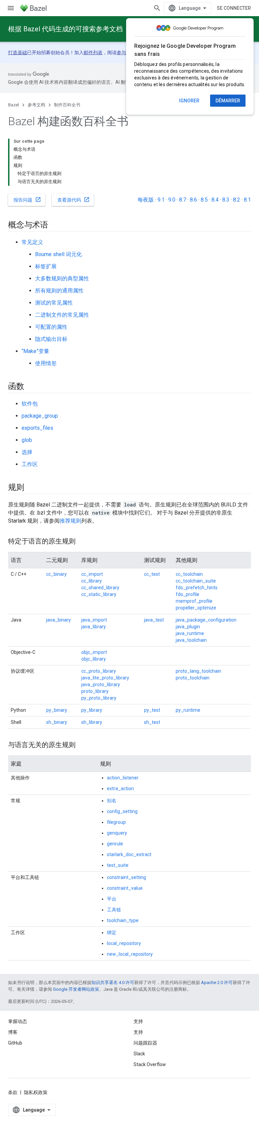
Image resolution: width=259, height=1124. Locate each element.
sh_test (152, 722)
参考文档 (36, 104)
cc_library (91, 581)
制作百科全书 (67, 104)
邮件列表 (93, 52)
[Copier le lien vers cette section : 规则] (31, 488)
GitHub (15, 1043)
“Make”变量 (35, 351)
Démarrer (227, 100)
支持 (138, 1032)
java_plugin (188, 626)
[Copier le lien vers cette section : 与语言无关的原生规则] (82, 745)
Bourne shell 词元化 (58, 254)
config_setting (122, 811)
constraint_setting (126, 877)
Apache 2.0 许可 (217, 982)
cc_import (92, 574)
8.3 (225, 200)
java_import (94, 620)
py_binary (56, 710)
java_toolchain (191, 640)
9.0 (171, 200)
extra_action (120, 788)
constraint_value (125, 888)
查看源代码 (73, 200)
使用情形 (46, 363)
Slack (139, 1053)
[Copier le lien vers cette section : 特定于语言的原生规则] (82, 542)
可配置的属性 (51, 327)
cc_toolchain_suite (196, 581)
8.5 (204, 200)
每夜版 (146, 200)
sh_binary (56, 722)
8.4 (215, 200)
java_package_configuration (206, 620)
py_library (91, 710)
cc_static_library (98, 594)
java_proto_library (100, 684)
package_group (40, 416)
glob (27, 440)
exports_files (37, 428)
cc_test (152, 574)
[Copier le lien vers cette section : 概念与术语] (55, 225)
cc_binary (56, 574)
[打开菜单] (11, 8)
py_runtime (188, 710)
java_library (93, 626)
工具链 (114, 909)
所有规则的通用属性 (59, 290)
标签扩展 (46, 266)
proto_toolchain (192, 677)
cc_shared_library (100, 587)
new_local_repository (130, 954)
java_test (154, 620)
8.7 (182, 200)
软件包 (30, 403)
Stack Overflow (150, 1064)
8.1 (247, 200)
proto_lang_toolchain (198, 671)
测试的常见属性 (54, 303)
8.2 (236, 200)
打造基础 (17, 52)
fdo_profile (187, 594)
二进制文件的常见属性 (62, 315)
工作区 (30, 464)
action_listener (123, 777)
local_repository (124, 943)
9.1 (161, 200)
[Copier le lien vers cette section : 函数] (31, 387)
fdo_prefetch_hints (197, 587)
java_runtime (190, 633)
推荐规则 (70, 521)
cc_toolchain (189, 574)
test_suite (117, 865)
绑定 (111, 932)
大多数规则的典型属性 (62, 278)
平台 (111, 899)
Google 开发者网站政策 (76, 989)
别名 (111, 800)
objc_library (93, 659)
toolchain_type (123, 920)
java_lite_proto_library (105, 677)
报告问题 (27, 200)
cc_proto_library (98, 671)
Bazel (13, 104)
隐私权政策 (36, 1092)
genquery (117, 833)
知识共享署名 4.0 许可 (112, 982)
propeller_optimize (196, 607)
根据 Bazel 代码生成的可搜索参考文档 (65, 29)
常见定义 (32, 242)
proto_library (95, 691)
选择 (27, 452)
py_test (152, 710)
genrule (115, 843)
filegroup (116, 822)
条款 (13, 1092)
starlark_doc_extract (129, 854)
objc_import (94, 652)
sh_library (91, 722)
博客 (13, 1032)
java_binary (58, 620)
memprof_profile (194, 601)
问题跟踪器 (145, 1043)
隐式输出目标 (51, 339)
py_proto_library (98, 698)
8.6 (193, 200)
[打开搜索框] (157, 8)
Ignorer (189, 100)
